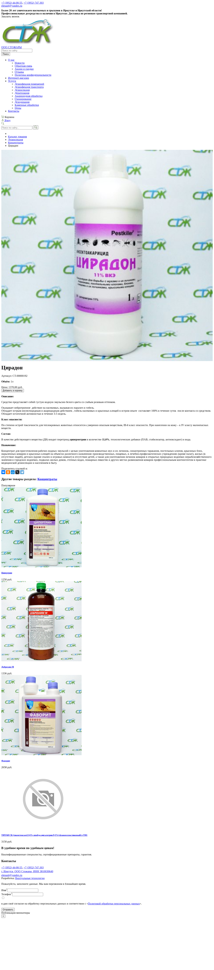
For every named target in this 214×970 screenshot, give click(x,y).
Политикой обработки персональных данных (114, 903)
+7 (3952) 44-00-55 (11, 2)
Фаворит (5, 760)
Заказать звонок (10, 16)
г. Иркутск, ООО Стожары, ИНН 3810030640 (27, 871)
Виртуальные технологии (30, 878)
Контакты (13, 111)
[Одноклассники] (8, 472)
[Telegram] (22, 472)
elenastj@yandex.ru (11, 5)
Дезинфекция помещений (29, 84)
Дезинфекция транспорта (29, 87)
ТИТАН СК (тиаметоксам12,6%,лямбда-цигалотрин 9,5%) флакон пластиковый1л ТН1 (44, 835)
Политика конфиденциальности (33, 75)
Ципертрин (6, 573)
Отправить (8, 909)
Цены (18, 108)
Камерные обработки (27, 105)
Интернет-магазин (18, 78)
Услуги (12, 81)
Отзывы (19, 72)
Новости (20, 62)
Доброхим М (7, 667)
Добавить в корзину (13, 390)
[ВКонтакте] (3, 472)
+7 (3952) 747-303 (34, 2)
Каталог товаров (17, 136)
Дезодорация (22, 102)
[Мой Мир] (13, 472)
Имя (4, 890)
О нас (11, 59)
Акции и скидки (24, 68)
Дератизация (22, 93)
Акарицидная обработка (28, 96)
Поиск (6, 54)
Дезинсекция (22, 90)
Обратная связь (23, 65)
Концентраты (15, 142)
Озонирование (23, 99)
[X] (17, 472)
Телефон (6, 894)
